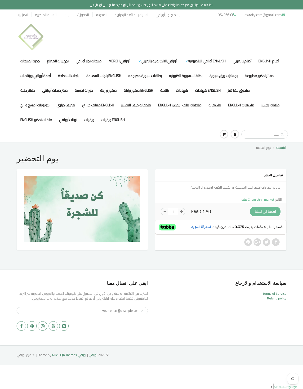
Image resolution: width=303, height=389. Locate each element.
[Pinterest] (32, 326)
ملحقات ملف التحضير (136, 105)
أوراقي (93, 355)
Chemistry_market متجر (257, 199)
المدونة (101, 14)
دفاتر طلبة (27, 90)
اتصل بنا (22, 14)
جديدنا (180, 5)
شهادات (182, 90)
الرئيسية (281, 148)
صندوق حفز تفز (239, 90)
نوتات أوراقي (68, 119)
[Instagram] (42, 326)
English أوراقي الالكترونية (207, 61)
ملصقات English (241, 105)
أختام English (268, 61)
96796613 (225, 14)
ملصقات (215, 105)
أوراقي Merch (119, 61)
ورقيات (89, 119)
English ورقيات (113, 119)
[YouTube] (53, 326)
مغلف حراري (66, 105)
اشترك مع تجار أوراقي (170, 14)
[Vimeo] (64, 326)
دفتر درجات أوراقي (55, 90)
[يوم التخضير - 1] (82, 209)
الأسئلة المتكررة (46, 14)
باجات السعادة (68, 75)
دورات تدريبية (84, 90)
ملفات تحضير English (36, 119)
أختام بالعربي (242, 61)
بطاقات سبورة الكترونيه (185, 75)
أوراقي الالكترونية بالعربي (159, 61)
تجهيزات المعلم (58, 61)
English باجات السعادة (103, 75)
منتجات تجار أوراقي (89, 61)
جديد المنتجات (30, 61)
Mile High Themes (64, 355)
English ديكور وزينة (138, 90)
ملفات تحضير (270, 105)
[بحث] (282, 134)
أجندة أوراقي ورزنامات (35, 75)
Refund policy (276, 298)
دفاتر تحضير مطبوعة (259, 75)
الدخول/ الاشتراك (77, 14)
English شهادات (208, 90)
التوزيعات (146, 5)
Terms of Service (274, 293)
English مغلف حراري (98, 105)
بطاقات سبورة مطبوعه (145, 75)
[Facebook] (21, 326)
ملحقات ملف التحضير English (179, 105)
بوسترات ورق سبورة (223, 75)
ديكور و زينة (108, 90)
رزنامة (164, 90)
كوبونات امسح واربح (34, 105)
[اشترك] (142, 311)
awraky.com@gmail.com (263, 14)
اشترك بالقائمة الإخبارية (131, 14)
